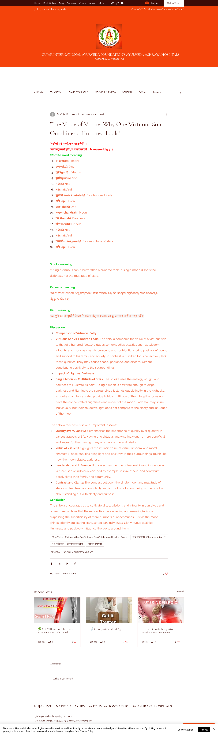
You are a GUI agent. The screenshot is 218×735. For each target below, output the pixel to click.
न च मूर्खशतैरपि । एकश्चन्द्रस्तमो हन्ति (67, 544)
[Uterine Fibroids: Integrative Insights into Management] (161, 610)
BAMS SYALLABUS (79, 92)
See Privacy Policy (84, 731)
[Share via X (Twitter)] (59, 563)
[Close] (214, 729)
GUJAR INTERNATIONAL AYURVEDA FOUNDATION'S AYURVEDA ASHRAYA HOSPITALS (111, 54)
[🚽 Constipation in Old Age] (109, 610)
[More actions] (166, 114)
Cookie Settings (185, 729)
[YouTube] (122, 3)
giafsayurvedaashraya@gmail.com (53, 716)
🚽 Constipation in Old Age (106, 629)
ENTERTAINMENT (83, 552)
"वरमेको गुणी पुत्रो (95, 544)
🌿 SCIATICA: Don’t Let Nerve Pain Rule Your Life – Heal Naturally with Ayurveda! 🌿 (56, 630)
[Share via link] (74, 563)
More (155, 92)
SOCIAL (143, 92)
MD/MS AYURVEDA (105, 92)
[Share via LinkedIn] (67, 563)
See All (180, 591)
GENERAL (127, 92)
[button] (179, 92)
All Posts (38, 92)
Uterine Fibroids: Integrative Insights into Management (157, 630)
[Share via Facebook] (51, 563)
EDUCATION (56, 92)
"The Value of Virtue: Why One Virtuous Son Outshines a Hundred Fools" (89, 537)
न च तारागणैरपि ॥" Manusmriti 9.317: (149, 537)
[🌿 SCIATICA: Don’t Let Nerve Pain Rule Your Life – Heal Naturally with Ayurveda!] (57, 610)
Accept (204, 729)
